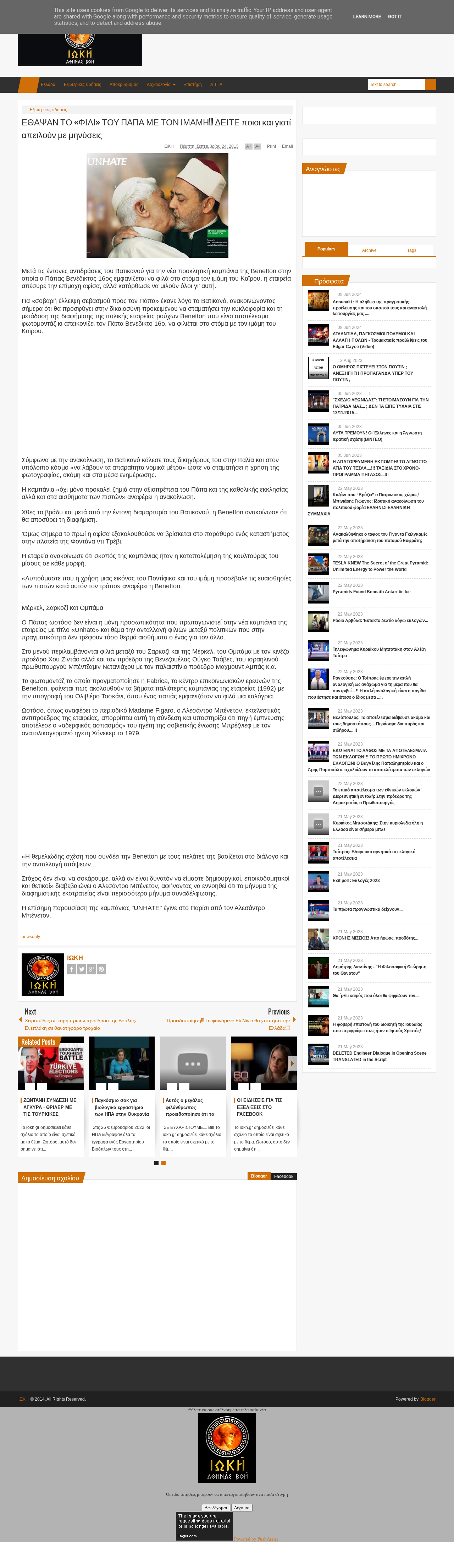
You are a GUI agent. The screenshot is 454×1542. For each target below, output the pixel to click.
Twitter (81, 969)
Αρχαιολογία (159, 84)
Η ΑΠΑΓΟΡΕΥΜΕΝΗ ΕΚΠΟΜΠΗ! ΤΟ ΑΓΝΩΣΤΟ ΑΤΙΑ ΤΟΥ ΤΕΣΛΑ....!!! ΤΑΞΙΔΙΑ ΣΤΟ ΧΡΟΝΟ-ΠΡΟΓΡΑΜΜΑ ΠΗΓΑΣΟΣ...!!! (380, 468)
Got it (395, 16)
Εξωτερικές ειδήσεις (82, 84)
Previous (22, 1063)
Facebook (71, 969)
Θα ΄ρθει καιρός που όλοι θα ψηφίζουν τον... (376, 995)
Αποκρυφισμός (124, 84)
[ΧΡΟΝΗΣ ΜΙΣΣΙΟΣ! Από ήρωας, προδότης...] (318, 939)
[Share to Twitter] (66, 1069)
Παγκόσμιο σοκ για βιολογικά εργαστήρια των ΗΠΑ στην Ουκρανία (122, 1107)
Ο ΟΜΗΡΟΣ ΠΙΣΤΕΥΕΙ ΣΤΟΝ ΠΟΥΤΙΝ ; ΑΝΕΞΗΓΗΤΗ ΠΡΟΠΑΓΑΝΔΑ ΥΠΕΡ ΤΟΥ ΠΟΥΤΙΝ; (373, 373)
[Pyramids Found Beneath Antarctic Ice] (318, 593)
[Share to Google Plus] (75, 1069)
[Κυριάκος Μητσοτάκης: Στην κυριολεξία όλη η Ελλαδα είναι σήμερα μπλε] (318, 824)
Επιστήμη (192, 84)
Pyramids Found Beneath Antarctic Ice (372, 591)
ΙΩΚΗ (169, 146)
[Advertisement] (307, 35)
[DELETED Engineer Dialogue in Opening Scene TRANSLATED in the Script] (318, 1054)
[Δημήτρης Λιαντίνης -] (318, 968)
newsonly (31, 936)
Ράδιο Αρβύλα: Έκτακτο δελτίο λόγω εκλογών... (380, 620)
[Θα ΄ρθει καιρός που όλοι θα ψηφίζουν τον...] (318, 996)
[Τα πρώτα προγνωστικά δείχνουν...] (318, 910)
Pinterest (101, 969)
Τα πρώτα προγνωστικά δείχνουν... (368, 909)
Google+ (91, 969)
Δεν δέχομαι (216, 1507)
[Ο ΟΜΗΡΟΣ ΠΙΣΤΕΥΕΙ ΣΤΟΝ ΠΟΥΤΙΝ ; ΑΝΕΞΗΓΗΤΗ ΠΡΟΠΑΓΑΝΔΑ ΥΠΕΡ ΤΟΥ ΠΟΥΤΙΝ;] (318, 368)
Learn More (367, 16)
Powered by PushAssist (256, 1539)
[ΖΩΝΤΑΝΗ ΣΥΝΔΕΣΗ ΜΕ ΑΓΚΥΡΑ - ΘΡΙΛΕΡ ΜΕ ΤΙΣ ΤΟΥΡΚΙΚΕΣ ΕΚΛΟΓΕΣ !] (51, 1063)
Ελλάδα (48, 84)
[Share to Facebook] (57, 1069)
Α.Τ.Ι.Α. (216, 84)
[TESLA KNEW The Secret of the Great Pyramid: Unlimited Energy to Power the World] (318, 564)
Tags (411, 250)
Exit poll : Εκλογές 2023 (356, 880)
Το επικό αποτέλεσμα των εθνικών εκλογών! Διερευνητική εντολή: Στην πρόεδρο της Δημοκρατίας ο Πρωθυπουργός (377, 796)
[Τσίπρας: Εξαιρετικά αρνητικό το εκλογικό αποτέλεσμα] (318, 853)
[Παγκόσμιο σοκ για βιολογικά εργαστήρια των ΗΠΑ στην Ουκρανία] (122, 1063)
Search (430, 84)
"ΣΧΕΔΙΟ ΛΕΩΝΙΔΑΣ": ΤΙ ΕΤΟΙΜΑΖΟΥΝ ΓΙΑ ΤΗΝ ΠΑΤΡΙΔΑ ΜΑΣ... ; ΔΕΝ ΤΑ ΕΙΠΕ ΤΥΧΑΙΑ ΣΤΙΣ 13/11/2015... (381, 406)
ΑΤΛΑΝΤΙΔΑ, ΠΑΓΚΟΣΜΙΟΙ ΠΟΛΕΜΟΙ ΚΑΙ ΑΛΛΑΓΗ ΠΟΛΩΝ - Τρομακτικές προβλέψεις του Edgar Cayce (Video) (380, 340)
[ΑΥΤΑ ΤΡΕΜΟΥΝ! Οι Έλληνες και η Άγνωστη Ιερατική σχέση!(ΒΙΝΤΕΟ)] (318, 434)
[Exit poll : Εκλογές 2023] (318, 881)
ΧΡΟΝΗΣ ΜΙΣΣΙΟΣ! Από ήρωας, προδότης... (375, 938)
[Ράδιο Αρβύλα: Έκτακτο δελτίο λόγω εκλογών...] (318, 621)
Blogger (259, 1176)
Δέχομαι (242, 1507)
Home (29, 85)
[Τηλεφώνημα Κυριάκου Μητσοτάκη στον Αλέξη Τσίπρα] (318, 650)
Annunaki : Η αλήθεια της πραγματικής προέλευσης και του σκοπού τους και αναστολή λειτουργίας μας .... (380, 307)
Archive (369, 250)
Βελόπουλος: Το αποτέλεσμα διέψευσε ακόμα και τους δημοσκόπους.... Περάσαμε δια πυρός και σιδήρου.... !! (381, 724)
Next (292, 1063)
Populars (326, 249)
